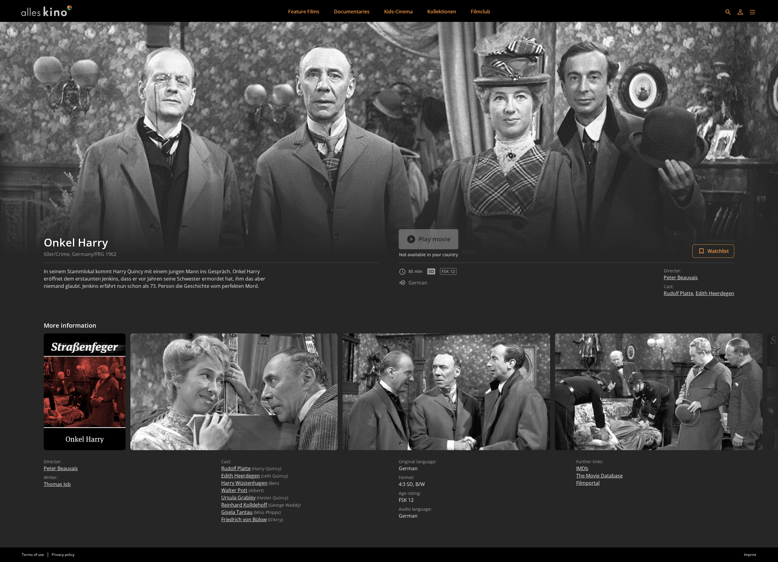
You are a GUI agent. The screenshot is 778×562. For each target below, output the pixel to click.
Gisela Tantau (237, 512)
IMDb (582, 468)
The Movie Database (599, 475)
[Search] (728, 12)
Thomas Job (57, 484)
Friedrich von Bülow (244, 519)
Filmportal (588, 483)
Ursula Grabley (238, 497)
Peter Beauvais (681, 277)
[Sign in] (740, 12)
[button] (752, 12)
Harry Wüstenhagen (244, 483)
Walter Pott (234, 490)
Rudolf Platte (678, 293)
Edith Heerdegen (715, 293)
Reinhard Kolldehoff (244, 505)
